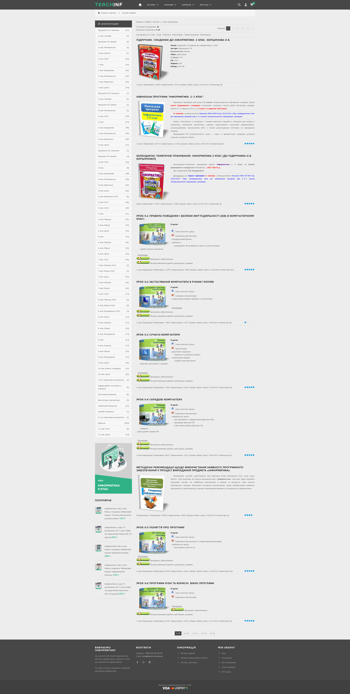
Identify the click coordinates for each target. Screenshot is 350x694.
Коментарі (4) (226, 621)
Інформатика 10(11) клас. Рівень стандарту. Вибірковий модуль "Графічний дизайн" (118, 549)
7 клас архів (103, 277)
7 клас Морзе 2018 (106, 271)
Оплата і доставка (189, 662)
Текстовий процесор (107, 394)
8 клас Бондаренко (106, 334)
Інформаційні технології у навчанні (109, 387)
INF (109, 5)
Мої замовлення (229, 662)
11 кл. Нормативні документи (111, 417)
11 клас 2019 (104, 429)
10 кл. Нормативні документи (111, 380)
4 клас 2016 (103, 162)
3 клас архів (103, 145)
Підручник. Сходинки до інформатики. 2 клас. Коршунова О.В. (183, 40)
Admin (189, 85)
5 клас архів (103, 231)
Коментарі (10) (226, 571)
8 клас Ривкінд (104, 322)
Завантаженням (191, 35)
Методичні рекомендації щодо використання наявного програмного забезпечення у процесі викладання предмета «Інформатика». (189, 469)
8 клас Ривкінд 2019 (107, 300)
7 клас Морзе (104, 288)
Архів (138, 204)
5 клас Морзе (104, 225)
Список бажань (228, 667)
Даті (153, 35)
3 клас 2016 (103, 116)
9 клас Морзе (104, 351)
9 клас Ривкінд (104, 345)
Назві (159, 35)
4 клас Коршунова (106, 173)
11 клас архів (104, 434)
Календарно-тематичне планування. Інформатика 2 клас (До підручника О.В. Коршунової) (194, 157)
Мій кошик (226, 672)
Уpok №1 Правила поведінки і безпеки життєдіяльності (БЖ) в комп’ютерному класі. (195, 217)
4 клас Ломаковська (107, 179)
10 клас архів (104, 374)
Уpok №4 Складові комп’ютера (159, 399)
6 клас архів (103, 254)
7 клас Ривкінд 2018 (107, 265)
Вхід (224, 653)
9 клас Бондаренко (106, 357)
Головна (139, 22)
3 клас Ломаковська (107, 110)
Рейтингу (167, 35)
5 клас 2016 (103, 208)
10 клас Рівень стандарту (109, 368)
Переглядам (205, 35)
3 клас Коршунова (106, 128)
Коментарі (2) (223, 515)
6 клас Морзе (104, 248)
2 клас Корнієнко (105, 82)
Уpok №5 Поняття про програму (160, 527)
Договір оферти (188, 653)
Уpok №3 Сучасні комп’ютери (158, 334)
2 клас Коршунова (144, 270)
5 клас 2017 (103, 202)
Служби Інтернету (106, 411)
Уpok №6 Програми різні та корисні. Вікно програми (175, 583)
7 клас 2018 (103, 259)
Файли (148, 22)
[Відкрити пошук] (239, 5)
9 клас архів (103, 363)
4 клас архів (103, 191)
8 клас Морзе (104, 328)
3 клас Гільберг (104, 99)
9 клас (101, 340)
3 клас (101, 122)
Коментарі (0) (216, 85)
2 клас (139, 85)
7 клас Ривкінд (104, 282)
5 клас (101, 214)
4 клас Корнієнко (105, 185)
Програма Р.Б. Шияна (107, 42)
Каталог (156, 22)
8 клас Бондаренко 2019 (109, 311)
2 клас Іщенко (104, 53)
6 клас (101, 236)
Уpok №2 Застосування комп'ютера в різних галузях (175, 282)
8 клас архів (103, 317)
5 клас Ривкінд (104, 219)
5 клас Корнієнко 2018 (108, 196)
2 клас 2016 (103, 59)
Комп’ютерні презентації (109, 400)
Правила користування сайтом (194, 658)
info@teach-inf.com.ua (152, 656)
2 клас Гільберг (104, 36)
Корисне (101, 423)
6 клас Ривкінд (104, 242)
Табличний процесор (107, 406)
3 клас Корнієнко (105, 139)
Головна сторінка (108, 13)
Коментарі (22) (227, 270)
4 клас (101, 168)
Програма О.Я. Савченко (108, 30)
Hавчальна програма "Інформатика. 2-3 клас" (170, 97)
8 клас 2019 (103, 294)
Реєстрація (227, 658)
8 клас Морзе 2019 (106, 305)
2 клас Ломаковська (107, 47)
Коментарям (177, 35)
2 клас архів (103, 87)
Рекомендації (142, 515)
